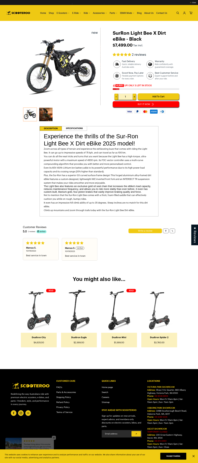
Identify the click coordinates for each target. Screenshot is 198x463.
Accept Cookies (173, 456)
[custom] (13, 413)
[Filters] (166, 231)
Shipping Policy (63, 397)
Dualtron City (39, 337)
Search (105, 392)
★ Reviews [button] (194, 235)
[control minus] (116, 97)
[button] (122, 54)
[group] (30, 114)
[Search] (177, 13)
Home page (107, 387)
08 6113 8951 (160, 441)
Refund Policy (63, 402)
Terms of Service (64, 412)
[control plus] (134, 97)
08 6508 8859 (161, 396)
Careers (105, 397)
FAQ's (59, 387)
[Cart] (191, 13)
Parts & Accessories (66, 392)
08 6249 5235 (160, 417)
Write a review (145, 231)
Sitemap (106, 402)
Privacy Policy (63, 407)
